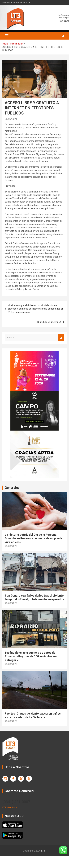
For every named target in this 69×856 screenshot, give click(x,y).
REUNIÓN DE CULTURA (49, 322)
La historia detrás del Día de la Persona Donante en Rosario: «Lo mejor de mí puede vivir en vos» (33, 538)
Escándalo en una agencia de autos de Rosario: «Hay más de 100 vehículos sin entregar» (31, 656)
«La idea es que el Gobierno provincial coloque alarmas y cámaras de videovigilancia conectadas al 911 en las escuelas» (35, 309)
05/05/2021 (11, 119)
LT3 (43, 850)
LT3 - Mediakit (9, 807)
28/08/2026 (11, 546)
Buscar (61, 337)
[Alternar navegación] (6, 36)
